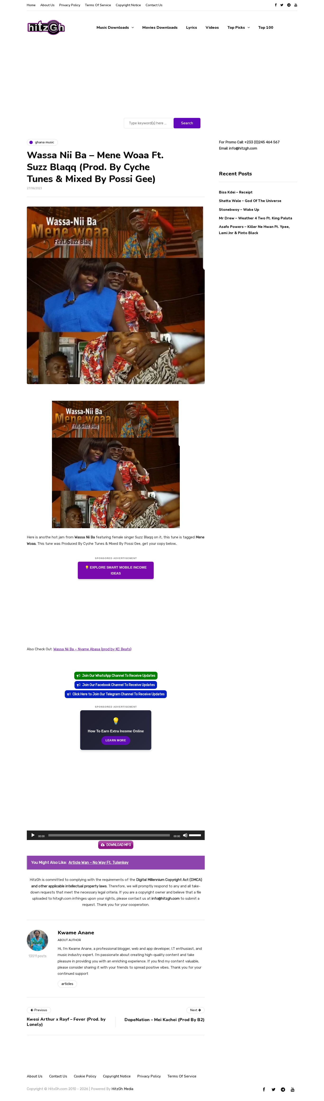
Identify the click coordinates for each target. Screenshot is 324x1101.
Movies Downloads (160, 27)
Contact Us (154, 5)
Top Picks (236, 27)
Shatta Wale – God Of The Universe (250, 200)
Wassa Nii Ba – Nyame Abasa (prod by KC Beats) (92, 649)
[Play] (33, 835)
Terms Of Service (98, 5)
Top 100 (265, 27)
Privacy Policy (69, 5)
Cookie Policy (85, 1076)
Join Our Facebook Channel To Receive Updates (118, 685)
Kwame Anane (76, 932)
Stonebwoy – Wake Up (239, 209)
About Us (47, 5)
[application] (116, 835)
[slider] (195, 835)
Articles (67, 984)
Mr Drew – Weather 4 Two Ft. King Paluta (255, 218)
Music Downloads (113, 27)
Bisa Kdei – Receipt (236, 192)
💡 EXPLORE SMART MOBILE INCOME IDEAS (116, 570)
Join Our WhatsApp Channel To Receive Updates (118, 676)
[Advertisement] (162, 81)
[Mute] (185, 835)
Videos (212, 27)
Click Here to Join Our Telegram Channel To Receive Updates (119, 694)
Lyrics (191, 27)
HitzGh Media (122, 1089)
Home (31, 5)
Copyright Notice (128, 5)
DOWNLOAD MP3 (118, 845)
